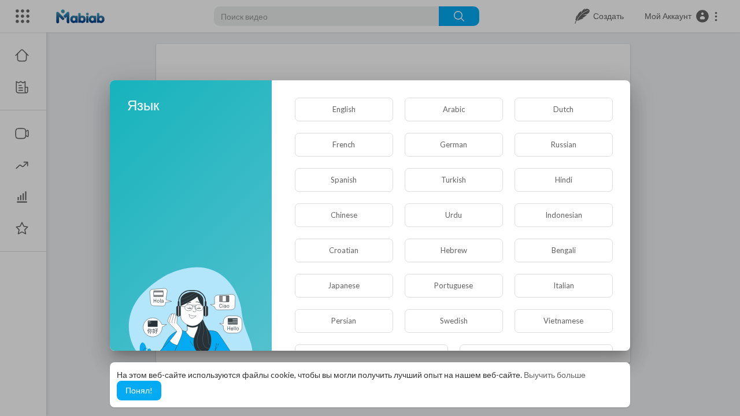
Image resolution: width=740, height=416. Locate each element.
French (343, 144)
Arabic (454, 109)
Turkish (453, 179)
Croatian (343, 250)
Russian (563, 144)
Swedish (454, 320)
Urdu (453, 215)
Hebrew (454, 250)
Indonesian (563, 215)
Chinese (344, 215)
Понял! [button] (139, 390)
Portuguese (453, 285)
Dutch (563, 109)
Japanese (344, 285)
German (453, 144)
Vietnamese (563, 320)
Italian (563, 285)
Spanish (344, 179)
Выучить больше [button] (555, 375)
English (344, 109)
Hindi (563, 179)
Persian (343, 320)
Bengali (564, 250)
